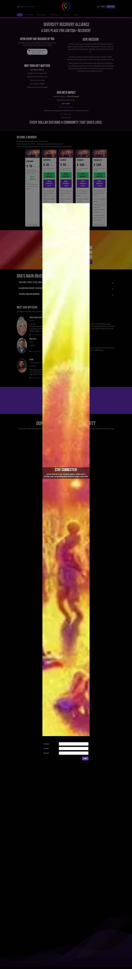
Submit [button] (85, 758)
